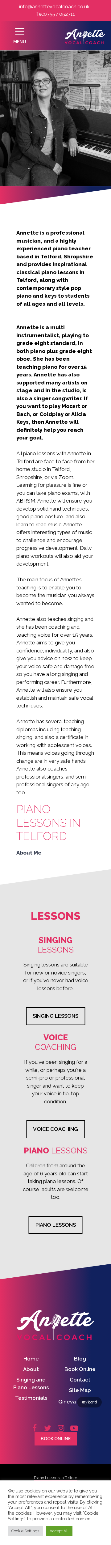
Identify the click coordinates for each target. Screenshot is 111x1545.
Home (31, 1359)
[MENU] (19, 37)
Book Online (80, 1369)
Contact (80, 1380)
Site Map (80, 1390)
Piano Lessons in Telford (55, 1477)
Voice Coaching (55, 1129)
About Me (29, 853)
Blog (80, 1359)
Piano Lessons (55, 1225)
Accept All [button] (59, 1531)
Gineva (77, 1402)
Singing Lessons (55, 1016)
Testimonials (31, 1398)
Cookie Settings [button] (25, 1531)
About (31, 1369)
